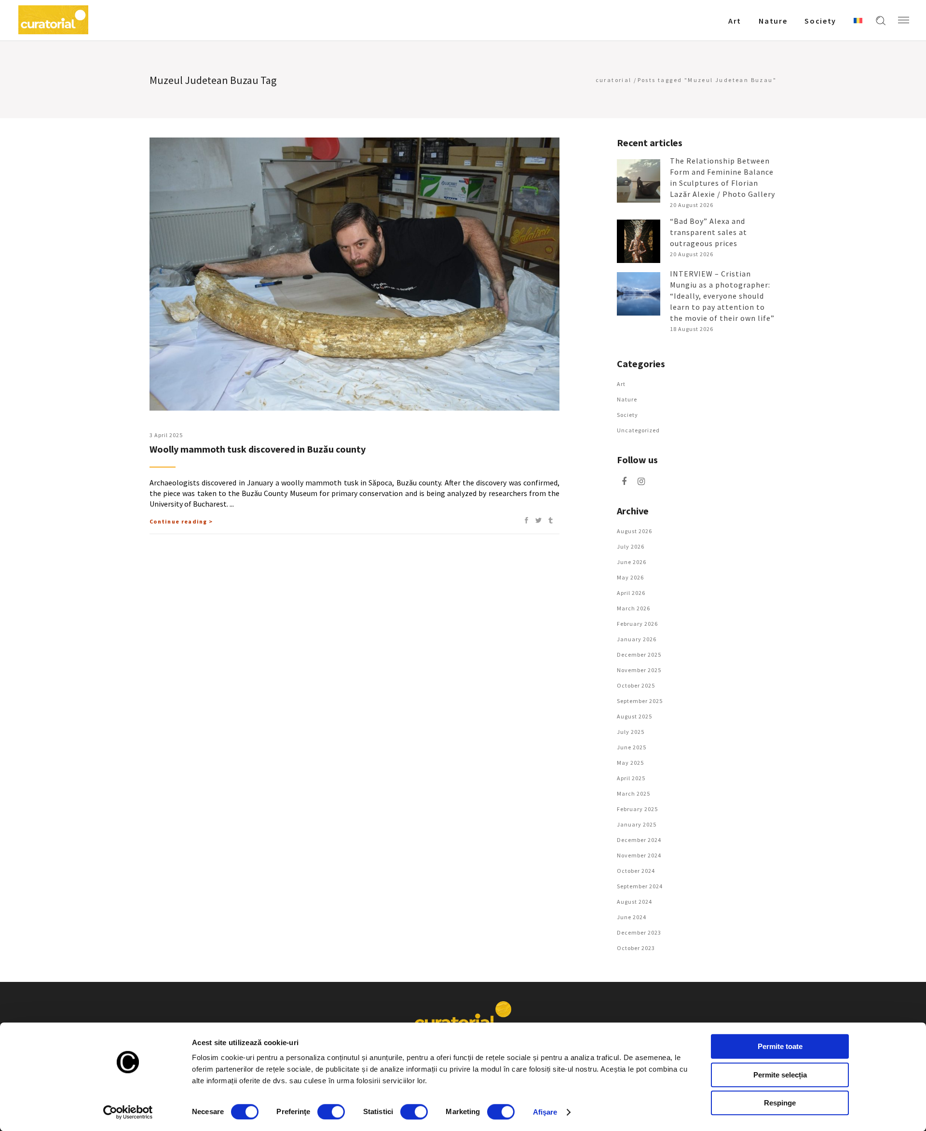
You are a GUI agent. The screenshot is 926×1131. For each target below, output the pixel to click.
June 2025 (631, 747)
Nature (627, 399)
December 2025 (639, 654)
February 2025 (637, 809)
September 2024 (640, 886)
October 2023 (636, 948)
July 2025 (630, 731)
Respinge (780, 1103)
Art (621, 383)
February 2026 (637, 623)
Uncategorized (638, 430)
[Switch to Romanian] (858, 20)
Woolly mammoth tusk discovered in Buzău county (258, 449)
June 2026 (631, 562)
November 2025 (639, 670)
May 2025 (630, 762)
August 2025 (634, 716)
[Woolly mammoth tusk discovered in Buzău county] (354, 274)
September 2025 (640, 700)
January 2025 (636, 824)
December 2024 (639, 839)
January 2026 (636, 639)
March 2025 (633, 793)
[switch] (331, 1111)
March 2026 (633, 608)
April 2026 (631, 592)
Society (627, 414)
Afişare (545, 1112)
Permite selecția (780, 1075)
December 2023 (639, 932)
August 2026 (634, 531)
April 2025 (631, 778)
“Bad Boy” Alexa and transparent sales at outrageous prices (708, 232)
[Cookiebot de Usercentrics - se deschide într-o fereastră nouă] (128, 1112)
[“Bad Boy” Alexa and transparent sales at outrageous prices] (638, 241)
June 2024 (631, 917)
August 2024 (634, 901)
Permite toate (780, 1046)
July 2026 (630, 546)
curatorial (614, 79)
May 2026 (630, 577)
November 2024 (639, 855)
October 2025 (636, 685)
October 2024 (636, 870)
